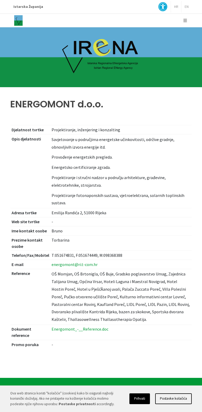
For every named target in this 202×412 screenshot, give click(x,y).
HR (176, 6)
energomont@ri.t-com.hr (75, 264)
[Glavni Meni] (185, 20)
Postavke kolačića (173, 398)
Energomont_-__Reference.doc (80, 329)
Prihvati (139, 398)
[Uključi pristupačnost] (163, 7)
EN (187, 6)
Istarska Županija (28, 6)
